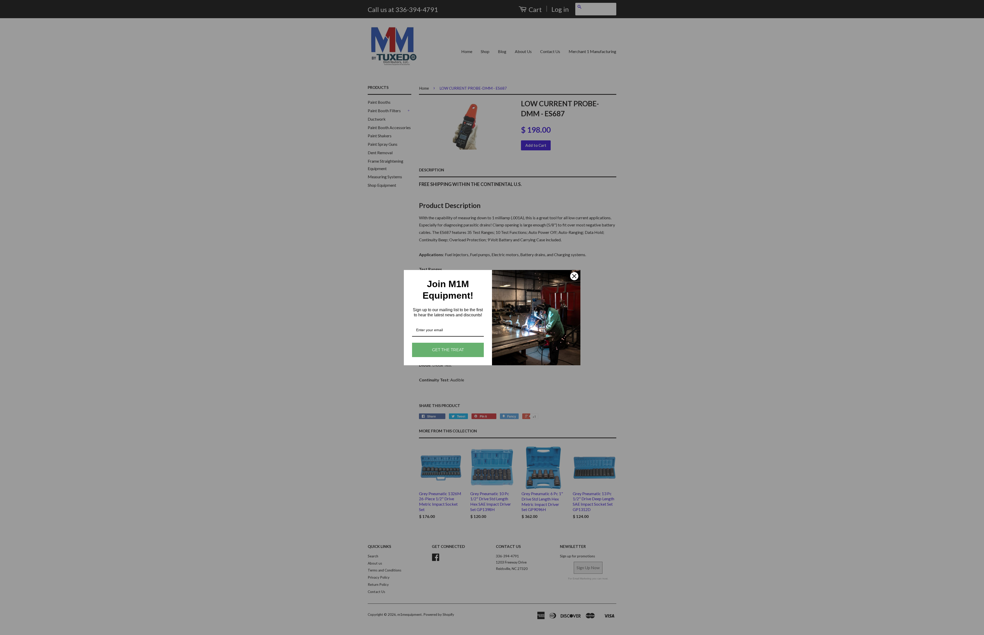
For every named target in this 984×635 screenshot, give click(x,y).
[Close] (574, 276)
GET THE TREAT (448, 349)
